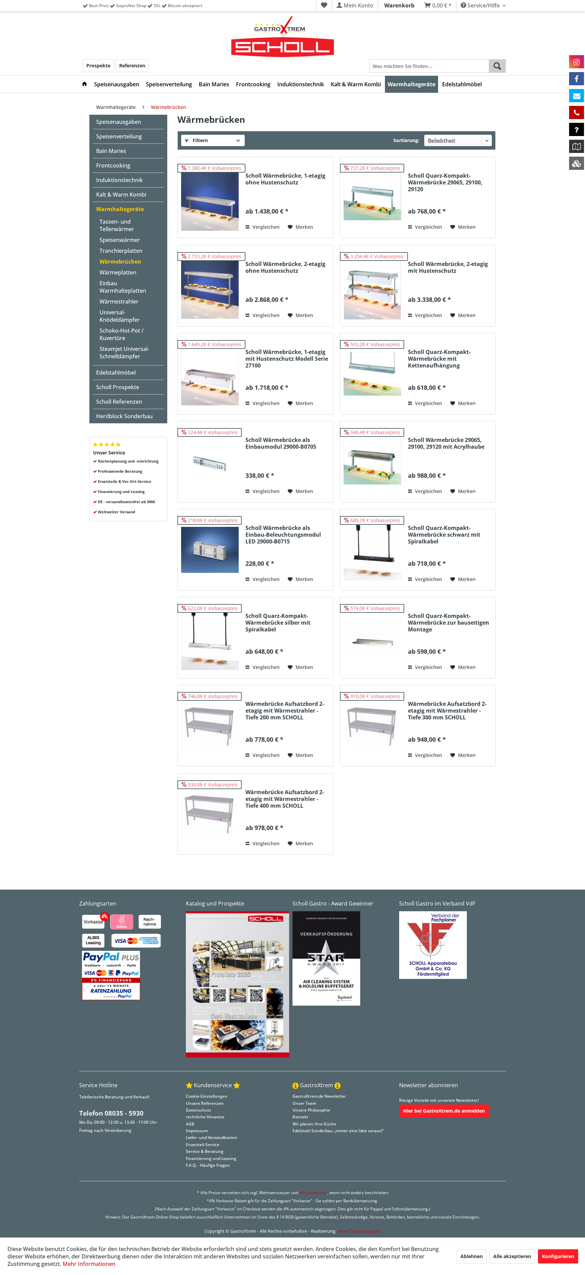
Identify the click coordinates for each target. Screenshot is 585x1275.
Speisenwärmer (120, 240)
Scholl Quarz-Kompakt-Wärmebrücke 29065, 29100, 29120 (445, 182)
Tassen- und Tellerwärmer (117, 225)
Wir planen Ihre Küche (314, 1124)
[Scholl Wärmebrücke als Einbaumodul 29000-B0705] (210, 461)
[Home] (84, 84)
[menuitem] (324, 5)
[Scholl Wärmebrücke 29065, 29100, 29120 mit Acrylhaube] (372, 461)
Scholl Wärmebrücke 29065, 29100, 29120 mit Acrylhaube (446, 443)
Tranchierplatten (121, 250)
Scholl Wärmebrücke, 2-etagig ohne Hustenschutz (285, 267)
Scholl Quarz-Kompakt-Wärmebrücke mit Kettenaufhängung (439, 359)
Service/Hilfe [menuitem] (483, 5)
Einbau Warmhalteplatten (123, 286)
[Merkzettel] (324, 5)
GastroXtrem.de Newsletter (319, 1096)
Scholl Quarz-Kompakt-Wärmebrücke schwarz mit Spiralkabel (444, 534)
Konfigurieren (558, 1256)
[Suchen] (497, 66)
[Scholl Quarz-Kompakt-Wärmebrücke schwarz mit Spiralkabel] (372, 549)
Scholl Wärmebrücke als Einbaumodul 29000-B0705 (280, 443)
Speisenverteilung (119, 136)
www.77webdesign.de (359, 1231)
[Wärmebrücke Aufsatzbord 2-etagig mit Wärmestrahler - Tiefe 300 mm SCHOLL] (372, 725)
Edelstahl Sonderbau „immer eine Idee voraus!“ (338, 1131)
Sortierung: (406, 140)
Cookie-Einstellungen (207, 1096)
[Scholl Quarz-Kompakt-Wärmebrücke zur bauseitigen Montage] (372, 637)
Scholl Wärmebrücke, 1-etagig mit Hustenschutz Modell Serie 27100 (286, 359)
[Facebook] (576, 78)
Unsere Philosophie (311, 1110)
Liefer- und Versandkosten (211, 1137)
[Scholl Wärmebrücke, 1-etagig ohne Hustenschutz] (210, 197)
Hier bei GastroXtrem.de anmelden (444, 1111)
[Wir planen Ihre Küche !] (576, 146)
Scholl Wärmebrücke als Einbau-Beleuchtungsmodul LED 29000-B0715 (283, 534)
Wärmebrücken (120, 261)
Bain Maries (111, 151)
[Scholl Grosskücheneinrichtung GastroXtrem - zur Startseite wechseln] (282, 37)
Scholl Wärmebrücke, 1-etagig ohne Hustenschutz (285, 179)
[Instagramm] (576, 61)
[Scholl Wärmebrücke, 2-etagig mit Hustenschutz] (372, 285)
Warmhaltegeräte (120, 209)
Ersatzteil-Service (202, 1144)
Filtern (199, 140)
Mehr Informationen (89, 1264)
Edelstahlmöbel (116, 372)
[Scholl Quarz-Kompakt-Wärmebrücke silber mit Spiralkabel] (210, 637)
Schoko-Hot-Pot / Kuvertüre (122, 334)
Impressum (197, 1131)
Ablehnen (471, 1256)
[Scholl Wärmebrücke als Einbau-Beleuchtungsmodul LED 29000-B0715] (210, 549)
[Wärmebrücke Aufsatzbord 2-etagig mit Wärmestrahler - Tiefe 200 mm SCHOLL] (210, 725)
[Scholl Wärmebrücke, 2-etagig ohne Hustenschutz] (210, 285)
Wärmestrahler (119, 301)
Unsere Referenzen (205, 1103)
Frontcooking (113, 165)
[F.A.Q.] (576, 129)
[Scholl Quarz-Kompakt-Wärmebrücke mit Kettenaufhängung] (372, 373)
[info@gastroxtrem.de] (576, 95)
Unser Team (304, 1103)
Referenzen (132, 65)
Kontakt (300, 1117)
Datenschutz (198, 1110)
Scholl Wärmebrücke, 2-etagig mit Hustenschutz (448, 267)
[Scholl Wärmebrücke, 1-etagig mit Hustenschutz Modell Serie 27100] (210, 373)
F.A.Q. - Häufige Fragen (208, 1165)
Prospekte (98, 65)
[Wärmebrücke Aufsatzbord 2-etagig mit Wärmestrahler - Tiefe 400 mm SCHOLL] (210, 814)
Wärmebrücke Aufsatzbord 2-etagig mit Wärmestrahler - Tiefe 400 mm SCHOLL (284, 799)
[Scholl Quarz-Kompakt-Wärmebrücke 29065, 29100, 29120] (372, 197)
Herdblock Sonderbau (124, 416)
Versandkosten (313, 1192)
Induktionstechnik (119, 180)
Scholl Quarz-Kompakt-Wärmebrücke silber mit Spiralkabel (277, 622)
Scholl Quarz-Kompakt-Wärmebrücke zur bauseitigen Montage (448, 622)
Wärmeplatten (118, 272)
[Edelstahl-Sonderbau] (576, 163)
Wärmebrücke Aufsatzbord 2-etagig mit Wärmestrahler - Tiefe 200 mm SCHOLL (284, 710)
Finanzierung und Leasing (211, 1158)
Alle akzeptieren (512, 1256)
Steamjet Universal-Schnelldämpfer (124, 352)
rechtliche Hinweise (205, 1117)
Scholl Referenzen (119, 401)
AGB (190, 1124)
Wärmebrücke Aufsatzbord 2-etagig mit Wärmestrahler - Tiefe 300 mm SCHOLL (447, 710)
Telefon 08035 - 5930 (111, 1113)
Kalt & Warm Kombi (121, 194)
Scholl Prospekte (117, 387)
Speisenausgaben (118, 122)
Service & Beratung (204, 1151)
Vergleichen (265, 227)
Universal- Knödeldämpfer (120, 316)
